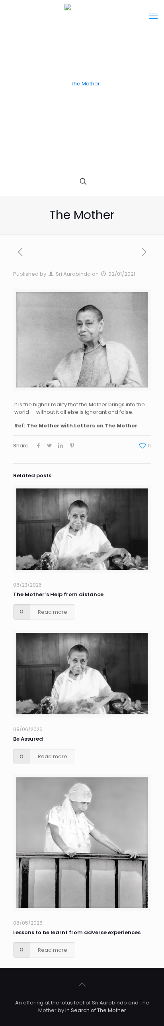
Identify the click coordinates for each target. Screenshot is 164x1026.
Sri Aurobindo (73, 274)
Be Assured (28, 739)
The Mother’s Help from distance (58, 594)
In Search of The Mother (95, 1010)
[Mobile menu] (153, 16)
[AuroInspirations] (82, 84)
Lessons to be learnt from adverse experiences (77, 932)
